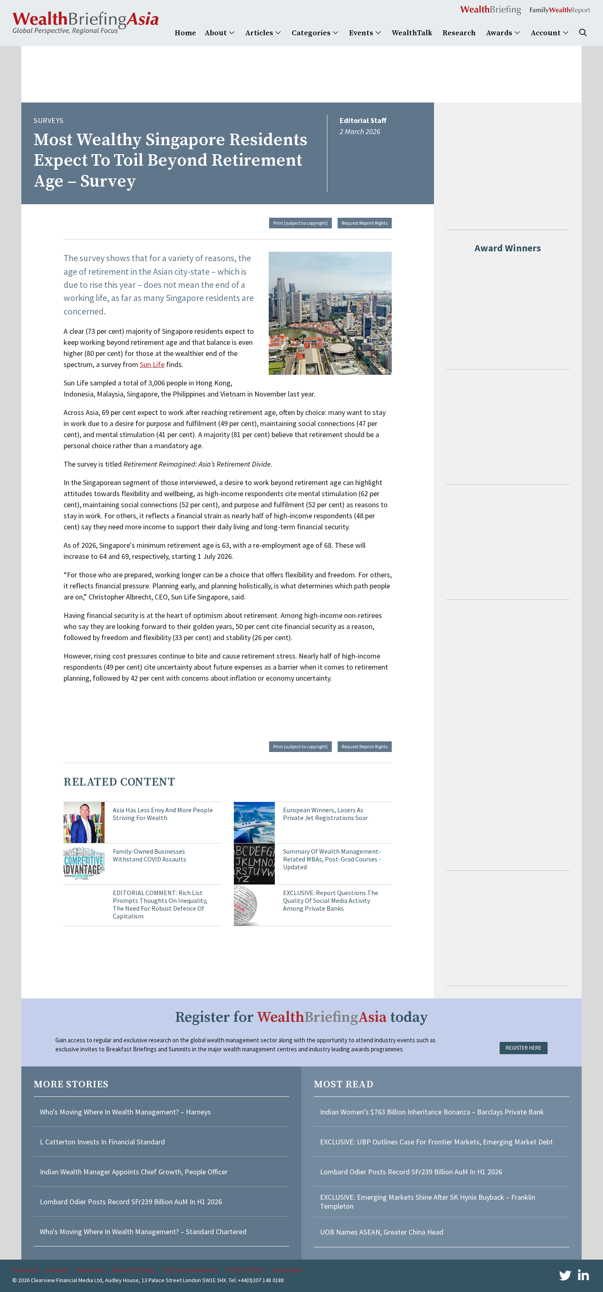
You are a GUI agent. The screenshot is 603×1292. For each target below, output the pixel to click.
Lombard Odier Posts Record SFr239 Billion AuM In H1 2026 (131, 1201)
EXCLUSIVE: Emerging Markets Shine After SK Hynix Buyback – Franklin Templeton (427, 1201)
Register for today (301, 1017)
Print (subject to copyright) (300, 223)
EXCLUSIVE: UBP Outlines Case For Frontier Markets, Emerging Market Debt (436, 1141)
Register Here (523, 1047)
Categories (312, 33)
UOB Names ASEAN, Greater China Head (381, 1232)
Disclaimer (288, 1270)
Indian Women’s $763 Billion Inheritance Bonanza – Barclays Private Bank (432, 1112)
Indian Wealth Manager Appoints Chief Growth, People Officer (134, 1171)
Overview (25, 1270)
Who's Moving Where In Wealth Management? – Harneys (125, 1112)
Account (546, 33)
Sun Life (152, 364)
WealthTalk (412, 33)
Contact (57, 1270)
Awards (500, 33)
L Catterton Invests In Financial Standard (102, 1141)
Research (459, 33)
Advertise (90, 1270)
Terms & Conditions (190, 1270)
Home (185, 33)
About (216, 33)
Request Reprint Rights (365, 223)
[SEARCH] (583, 33)
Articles (260, 33)
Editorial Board (133, 1270)
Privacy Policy (245, 1270)
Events (362, 33)
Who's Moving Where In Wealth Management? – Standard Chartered (143, 1231)
